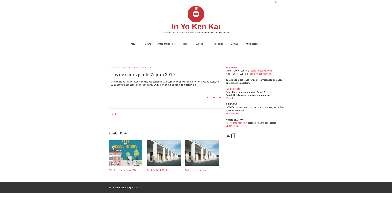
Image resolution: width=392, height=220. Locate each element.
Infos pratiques (165, 43)
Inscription (218, 43)
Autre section (252, 43)
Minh (128, 67)
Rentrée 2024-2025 (157, 170)
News (185, 43)
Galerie (199, 43)
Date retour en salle (196, 170)
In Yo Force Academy (236, 122)
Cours (148, 43)
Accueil (134, 43)
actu (135, 67)
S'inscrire (230, 98)
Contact (234, 43)
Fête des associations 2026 (122, 170)
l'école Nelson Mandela (261, 70)
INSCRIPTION (233, 88)
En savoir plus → (234, 113)
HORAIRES (231, 67)
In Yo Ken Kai (196, 26)
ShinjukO (138, 187)
